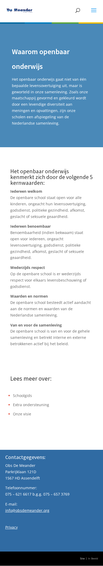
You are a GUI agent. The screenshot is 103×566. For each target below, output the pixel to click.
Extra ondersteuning (31, 404)
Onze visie (22, 413)
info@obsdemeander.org (27, 510)
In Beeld (93, 558)
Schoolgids (22, 395)
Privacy (11, 527)
